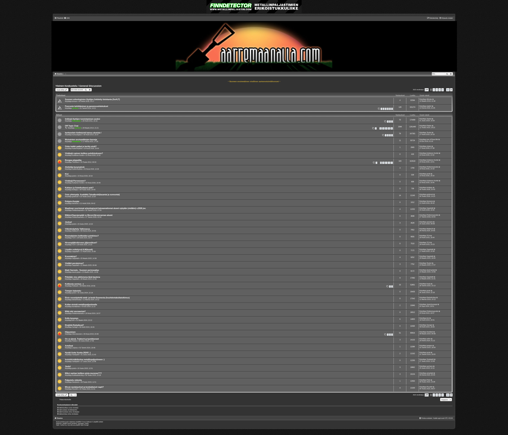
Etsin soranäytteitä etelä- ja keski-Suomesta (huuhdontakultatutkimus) (97, 298)
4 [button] (439, 90)
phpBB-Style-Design (82, 425)
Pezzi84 (75, 389)
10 (383, 163)
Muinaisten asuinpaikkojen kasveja (81, 140)
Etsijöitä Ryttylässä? (74, 325)
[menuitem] (67, 18)
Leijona (75, 348)
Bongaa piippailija (73, 160)
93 (383, 128)
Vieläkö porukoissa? (74, 263)
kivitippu (75, 190)
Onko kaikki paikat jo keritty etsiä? (81, 146)
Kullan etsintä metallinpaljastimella (81, 304)
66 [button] (448, 90)
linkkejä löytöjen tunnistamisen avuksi (82, 119)
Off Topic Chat (71, 126)
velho (429, 339)
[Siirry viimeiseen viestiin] (433, 99)
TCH (73, 238)
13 (391, 163)
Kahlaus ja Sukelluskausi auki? (79, 188)
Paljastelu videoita (73, 380)
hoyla (429, 284)
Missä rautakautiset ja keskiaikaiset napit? (84, 387)
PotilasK (75, 286)
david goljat (76, 272)
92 (380, 128)
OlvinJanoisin (77, 334)
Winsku (429, 99)
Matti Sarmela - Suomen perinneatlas (82, 270)
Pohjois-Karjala (72, 201)
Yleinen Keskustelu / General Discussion (78, 86)
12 (389, 163)
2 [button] (433, 90)
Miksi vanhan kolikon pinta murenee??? (83, 373)
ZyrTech (75, 108)
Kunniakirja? (71, 256)
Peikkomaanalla (432, 167)
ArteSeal (69, 346)
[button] (427, 89)
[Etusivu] (254, 44)
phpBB (78, 422)
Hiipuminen (70, 332)
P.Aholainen (76, 121)
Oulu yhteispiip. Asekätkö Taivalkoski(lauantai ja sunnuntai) (92, 195)
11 (386, 163)
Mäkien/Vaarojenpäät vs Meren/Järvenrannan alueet (88, 215)
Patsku (429, 126)
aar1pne (430, 222)
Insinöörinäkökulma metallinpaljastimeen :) (85, 359)
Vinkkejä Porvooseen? (75, 181)
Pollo (428, 380)
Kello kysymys (71, 318)
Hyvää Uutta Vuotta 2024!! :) (78, 353)
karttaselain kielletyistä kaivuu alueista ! (83, 133)
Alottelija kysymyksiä (74, 167)
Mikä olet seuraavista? (75, 311)
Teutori (429, 133)
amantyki (430, 373)
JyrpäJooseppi (432, 304)
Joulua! (68, 222)
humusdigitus (77, 135)
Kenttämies (76, 306)
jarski (74, 176)
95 (389, 128)
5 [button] (442, 90)
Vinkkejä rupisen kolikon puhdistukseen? (84, 153)
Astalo (429, 146)
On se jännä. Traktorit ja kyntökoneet (82, 339)
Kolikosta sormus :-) (74, 284)
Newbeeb (75, 382)
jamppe (429, 346)
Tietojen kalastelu (73, 291)
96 (391, 128)
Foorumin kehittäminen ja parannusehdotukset (86, 106)
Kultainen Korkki (78, 155)
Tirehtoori (75, 162)
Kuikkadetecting (78, 375)
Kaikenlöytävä (77, 148)
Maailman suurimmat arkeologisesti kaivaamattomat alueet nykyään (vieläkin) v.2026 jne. (105, 208)
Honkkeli (430, 332)
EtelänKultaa (76, 300)
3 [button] (436, 90)
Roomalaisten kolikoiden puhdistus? (82, 236)
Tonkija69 (75, 355)
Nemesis (75, 203)
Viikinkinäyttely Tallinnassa (77, 229)
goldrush (75, 196)
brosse (74, 101)
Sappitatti (430, 208)
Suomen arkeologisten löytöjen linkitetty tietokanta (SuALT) (92, 99)
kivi (73, 320)
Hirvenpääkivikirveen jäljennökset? (81, 243)
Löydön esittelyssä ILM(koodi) (79, 249)
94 (386, 128)
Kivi (67, 174)
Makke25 (75, 231)
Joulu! (68, 366)
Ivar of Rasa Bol (432, 139)
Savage (75, 327)
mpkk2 (429, 106)
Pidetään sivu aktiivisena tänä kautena (82, 277)
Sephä (429, 119)
